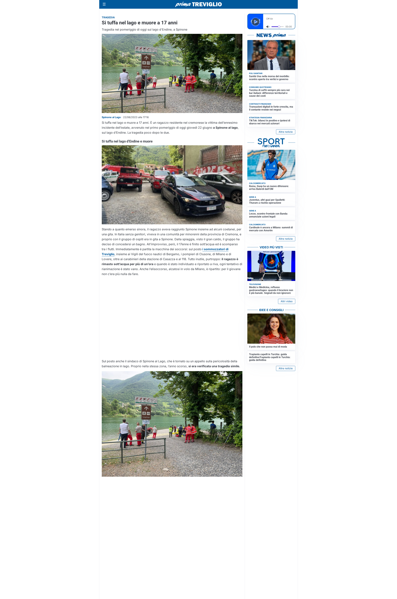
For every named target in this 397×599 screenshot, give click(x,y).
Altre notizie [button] (286, 131)
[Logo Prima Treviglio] (198, 4)
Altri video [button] (287, 301)
